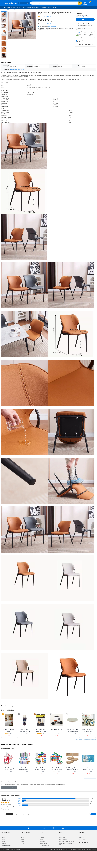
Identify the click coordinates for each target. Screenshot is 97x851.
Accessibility (42, 841)
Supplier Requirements (6, 845)
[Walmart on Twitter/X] (82, 842)
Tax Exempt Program (44, 845)
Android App (81, 837)
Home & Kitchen (15, 9)
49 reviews (48, 16)
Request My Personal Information (66, 841)
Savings (18, 7)
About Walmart (5, 835)
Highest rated (18, 814)
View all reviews (6, 809)
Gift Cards (23, 843)
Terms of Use (62, 835)
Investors (3, 841)
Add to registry (90, 44)
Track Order (57, 828)
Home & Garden (7, 9)
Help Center (47, 828)
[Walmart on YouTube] (85, 842)
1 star (20, 805)
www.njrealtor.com (52, 26)
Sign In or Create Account (35, 828)
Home (2, 9)
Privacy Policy (62, 837)
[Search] (80, 3)
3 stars (19, 801)
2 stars (19, 803)
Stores (22, 837)
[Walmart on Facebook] (79, 842)
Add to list (81, 44)
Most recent (9, 814)
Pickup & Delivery (36, 7)
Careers (49, 7)
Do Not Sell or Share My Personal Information (72, 849)
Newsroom (4, 839)
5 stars (19, 798)
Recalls (41, 839)
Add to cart (85, 20)
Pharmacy (44, 7)
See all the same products (90, 778)
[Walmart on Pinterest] (88, 842)
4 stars (19, 800)
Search (93, 814)
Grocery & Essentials (26, 7)
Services (13, 7)
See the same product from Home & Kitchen (86, 739)
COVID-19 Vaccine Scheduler (46, 835)
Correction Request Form (9, 788)
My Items (55, 7)
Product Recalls (43, 843)
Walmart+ (23, 841)
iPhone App (81, 835)
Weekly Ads (66, 828)
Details (87, 41)
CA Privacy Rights (63, 839)
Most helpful (27, 814)
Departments (7, 7)
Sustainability (4, 843)
